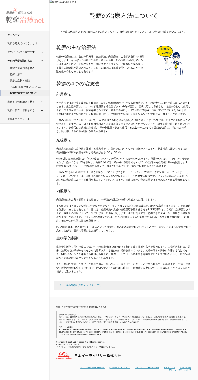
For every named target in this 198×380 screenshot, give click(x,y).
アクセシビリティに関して (180, 370)
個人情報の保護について (120, 368)
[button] (25, 35)
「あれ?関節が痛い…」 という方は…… (84, 285)
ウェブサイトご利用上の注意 (147, 368)
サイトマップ (169, 368)
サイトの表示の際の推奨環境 (92, 368)
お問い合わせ (185, 368)
